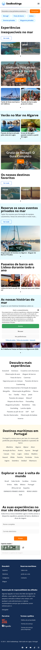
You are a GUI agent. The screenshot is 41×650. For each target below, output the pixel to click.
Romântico (26, 405)
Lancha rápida (25, 408)
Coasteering (20, 384)
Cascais (6, 454)
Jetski (5, 44)
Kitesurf (29, 398)
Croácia (33, 481)
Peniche (20, 457)
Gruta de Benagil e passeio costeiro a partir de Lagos (30, 135)
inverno (20, 418)
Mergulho (6, 391)
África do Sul (16, 488)
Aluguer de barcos (29, 374)
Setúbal (24, 461)
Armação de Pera (9, 450)
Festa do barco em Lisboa (30, 288)
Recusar (20, 331)
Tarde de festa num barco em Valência (10, 103)
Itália (16, 485)
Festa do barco (15, 378)
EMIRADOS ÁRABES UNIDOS (14, 491)
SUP (27, 412)
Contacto (24, 578)
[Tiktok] (34, 647)
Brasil (7, 481)
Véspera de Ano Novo (15, 401)
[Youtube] (30, 647)
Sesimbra (15, 461)
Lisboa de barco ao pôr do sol (10, 289)
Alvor (33, 447)
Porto (37, 457)
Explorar (5, 570)
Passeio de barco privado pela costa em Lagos (10, 134)
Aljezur (25, 447)
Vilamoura (33, 461)
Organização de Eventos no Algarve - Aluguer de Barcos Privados (18, 254)
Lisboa (26, 189)
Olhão (12, 457)
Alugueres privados (13, 405)
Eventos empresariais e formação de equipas (20, 388)
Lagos (19, 454)
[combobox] (15, 11)
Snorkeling (14, 408)
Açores (27, 450)
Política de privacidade (23, 340)
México (22, 485)
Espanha (26, 488)
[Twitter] (26, 647)
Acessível (5, 371)
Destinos (5, 574)
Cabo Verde (15, 481)
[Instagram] (38, 647)
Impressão (32, 340)
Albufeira (9, 447)
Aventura (14, 371)
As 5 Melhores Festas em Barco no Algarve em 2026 (19, 349)
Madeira (34, 454)
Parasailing (30, 401)
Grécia (9, 485)
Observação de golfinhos (21, 391)
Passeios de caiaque (16, 398)
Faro (13, 454)
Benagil (35, 450)
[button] (38, 310)
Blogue (4, 581)
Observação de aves (12, 374)
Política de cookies (11, 340)
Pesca (24, 395)
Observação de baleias (29, 415)
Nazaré (5, 457)
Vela (33, 405)
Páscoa (35, 391)
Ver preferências (20, 336)
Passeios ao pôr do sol (15, 412)
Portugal (31, 485)
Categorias (5, 578)
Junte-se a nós (25, 574)
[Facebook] (22, 647)
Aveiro (20, 450)
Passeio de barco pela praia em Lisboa (29, 103)
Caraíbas (25, 481)
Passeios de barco (31, 381)
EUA (20, 495)
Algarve (18, 447)
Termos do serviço (27, 624)
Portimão (28, 457)
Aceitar (20, 326)
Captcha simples (6, 543)
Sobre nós (24, 570)
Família (26, 44)
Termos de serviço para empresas (27, 628)
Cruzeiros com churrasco (30, 371)
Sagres (7, 461)
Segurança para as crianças (13, 381)
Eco (10, 395)
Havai (5, 189)
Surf (32, 412)
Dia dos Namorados (11, 415)
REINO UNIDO (32, 491)
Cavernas (27, 378)
